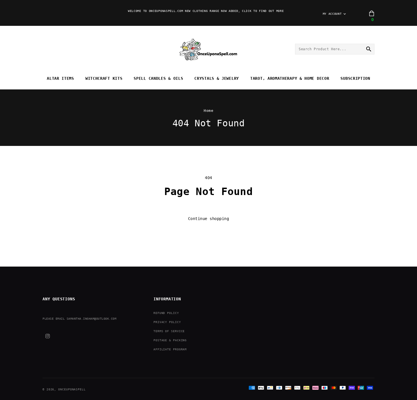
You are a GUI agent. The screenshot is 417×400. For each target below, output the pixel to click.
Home (208, 110)
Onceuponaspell (72, 389)
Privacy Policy (167, 322)
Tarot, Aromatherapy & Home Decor (289, 78)
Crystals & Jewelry (216, 78)
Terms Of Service (169, 331)
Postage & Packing (170, 340)
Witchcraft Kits (104, 78)
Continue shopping (208, 218)
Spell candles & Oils (158, 78)
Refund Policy (166, 313)
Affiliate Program (170, 349)
